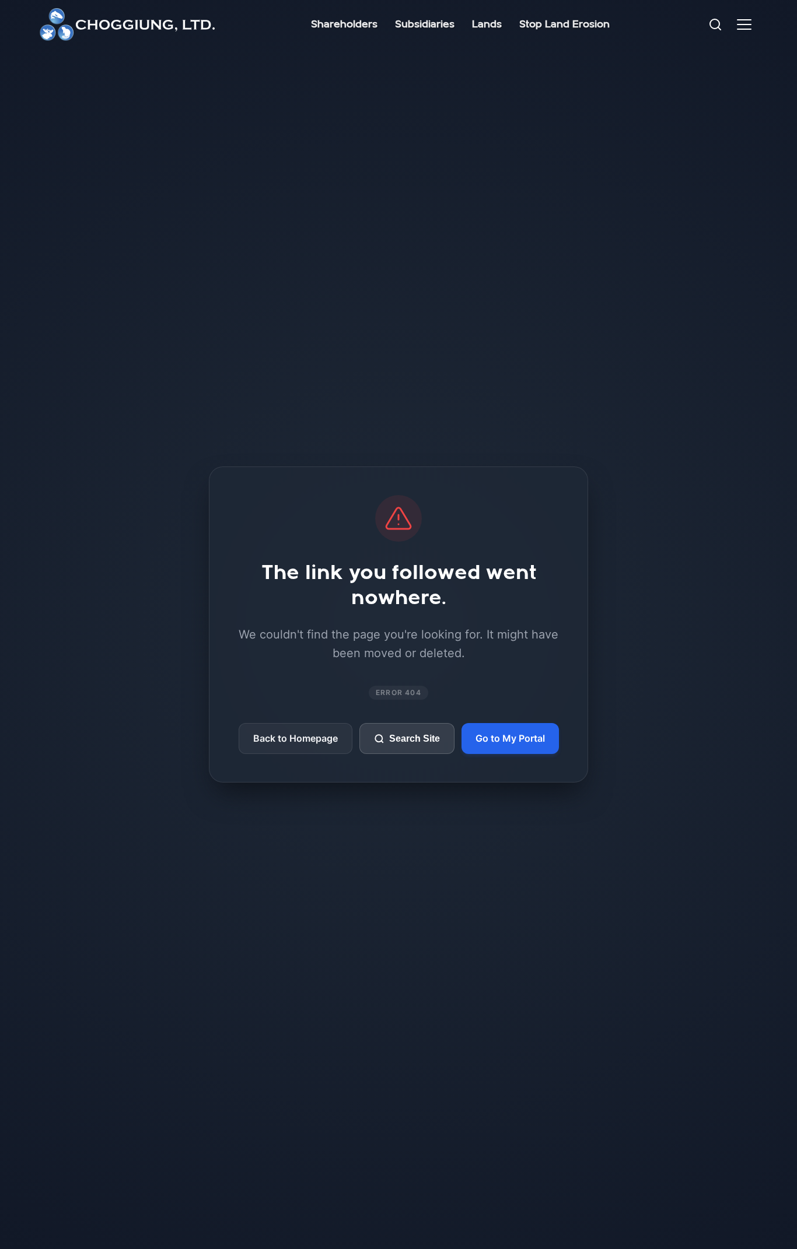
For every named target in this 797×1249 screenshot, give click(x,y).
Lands (487, 24)
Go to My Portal (510, 738)
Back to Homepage (295, 738)
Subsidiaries (425, 24)
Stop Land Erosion (564, 24)
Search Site (414, 738)
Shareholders (344, 24)
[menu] (744, 24)
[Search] (715, 24)
